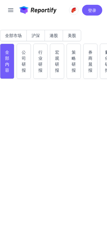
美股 (72, 35)
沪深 (36, 35)
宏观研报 (57, 61)
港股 (54, 35)
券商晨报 (90, 61)
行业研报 (40, 61)
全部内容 (7, 61)
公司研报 (24, 61)
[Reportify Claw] (74, 10)
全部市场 (13, 35)
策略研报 (74, 61)
